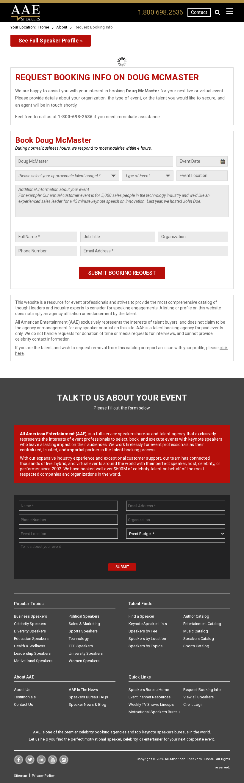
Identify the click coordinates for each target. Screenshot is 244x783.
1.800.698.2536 (160, 12)
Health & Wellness (29, 646)
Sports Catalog (196, 646)
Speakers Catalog (198, 638)
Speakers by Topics (145, 646)
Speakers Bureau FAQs (88, 697)
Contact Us (23, 704)
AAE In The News (83, 689)
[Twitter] (30, 762)
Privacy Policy (43, 776)
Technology (79, 638)
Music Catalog (195, 631)
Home (43, 27)
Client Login (193, 704)
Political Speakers (84, 616)
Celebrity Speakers (30, 623)
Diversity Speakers (30, 631)
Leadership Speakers (32, 653)
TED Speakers (81, 646)
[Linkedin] (41, 762)
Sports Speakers (83, 631)
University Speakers (86, 653)
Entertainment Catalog (202, 623)
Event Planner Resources (150, 697)
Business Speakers (30, 616)
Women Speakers (84, 661)
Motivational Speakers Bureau (154, 712)
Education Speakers (31, 638)
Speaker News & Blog (87, 704)
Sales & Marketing (84, 623)
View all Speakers (198, 697)
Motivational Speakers (33, 661)
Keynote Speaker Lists (148, 623)
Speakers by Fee (143, 631)
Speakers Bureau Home (149, 689)
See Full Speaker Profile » (50, 40)
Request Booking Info (202, 689)
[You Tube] (52, 762)
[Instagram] (63, 762)
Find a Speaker (141, 616)
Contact (199, 12)
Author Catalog (196, 616)
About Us (22, 689)
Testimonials (25, 697)
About (61, 27)
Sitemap (20, 776)
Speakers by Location (147, 638)
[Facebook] (18, 762)
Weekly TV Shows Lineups (151, 704)
